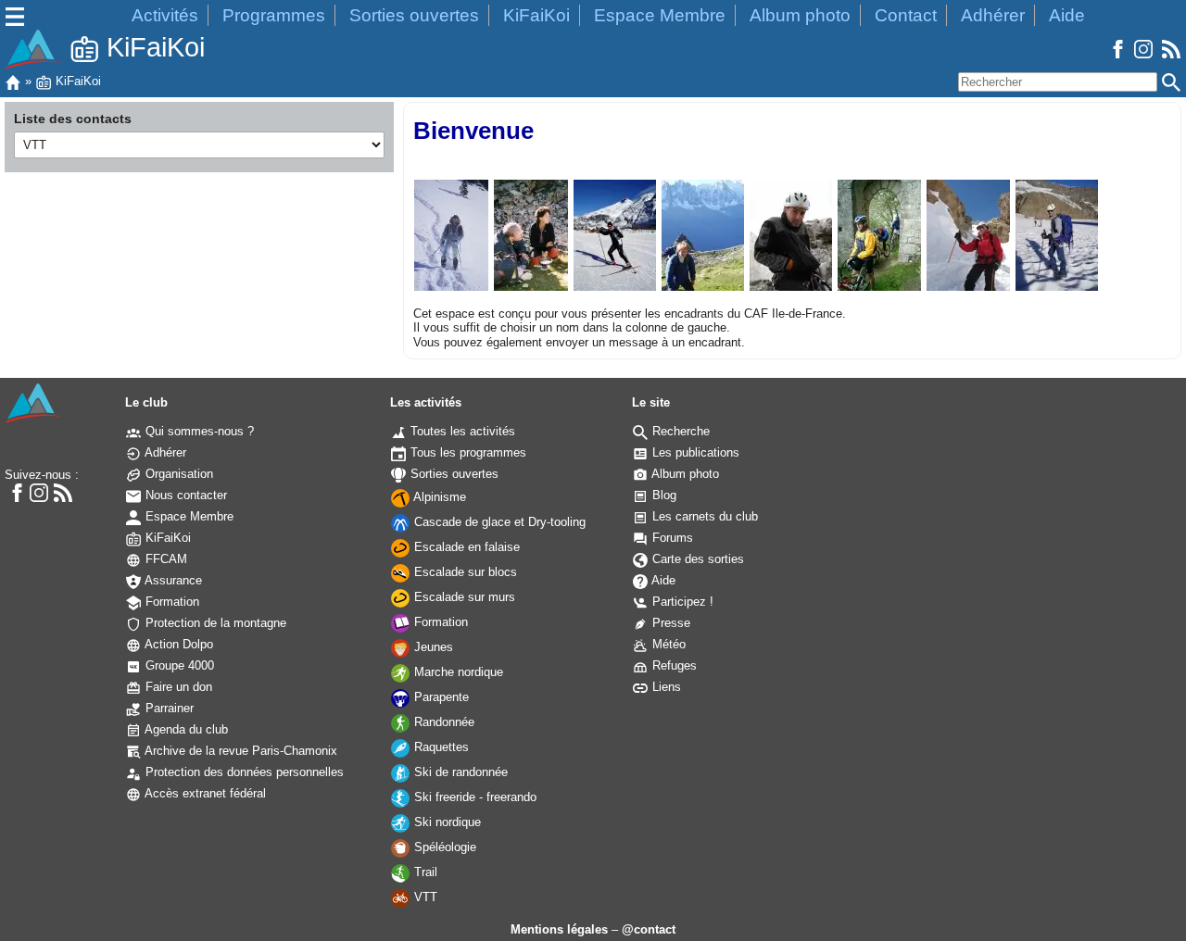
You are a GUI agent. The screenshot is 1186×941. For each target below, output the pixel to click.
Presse (669, 623)
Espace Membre (659, 15)
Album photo (800, 15)
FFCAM (164, 559)
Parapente (439, 697)
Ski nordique (445, 822)
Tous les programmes (466, 452)
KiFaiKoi (536, 15)
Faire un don (177, 687)
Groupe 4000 (178, 665)
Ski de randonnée (459, 772)
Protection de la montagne (214, 623)
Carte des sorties (696, 559)
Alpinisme (438, 497)
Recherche (679, 431)
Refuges (673, 665)
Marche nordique (456, 672)
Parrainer (168, 708)
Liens (665, 687)
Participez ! (681, 602)
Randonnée (442, 722)
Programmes (273, 15)
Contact (906, 15)
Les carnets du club (703, 516)
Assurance (172, 580)
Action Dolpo (177, 644)
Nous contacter (184, 495)
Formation (170, 602)
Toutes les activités (461, 431)
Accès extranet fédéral (204, 793)
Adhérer (993, 15)
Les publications (694, 452)
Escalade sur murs (462, 597)
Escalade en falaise (465, 547)
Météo (667, 644)
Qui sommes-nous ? (198, 431)
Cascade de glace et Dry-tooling (498, 522)
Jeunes (431, 647)
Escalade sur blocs (463, 572)
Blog (662, 495)
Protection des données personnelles (243, 772)
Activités (165, 15)
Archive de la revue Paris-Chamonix (239, 751)
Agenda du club (185, 729)
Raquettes (439, 747)
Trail (423, 872)
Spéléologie (443, 847)
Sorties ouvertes (414, 15)
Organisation (177, 474)
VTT (423, 897)
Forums (671, 538)
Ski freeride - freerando (473, 797)
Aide (1067, 15)
